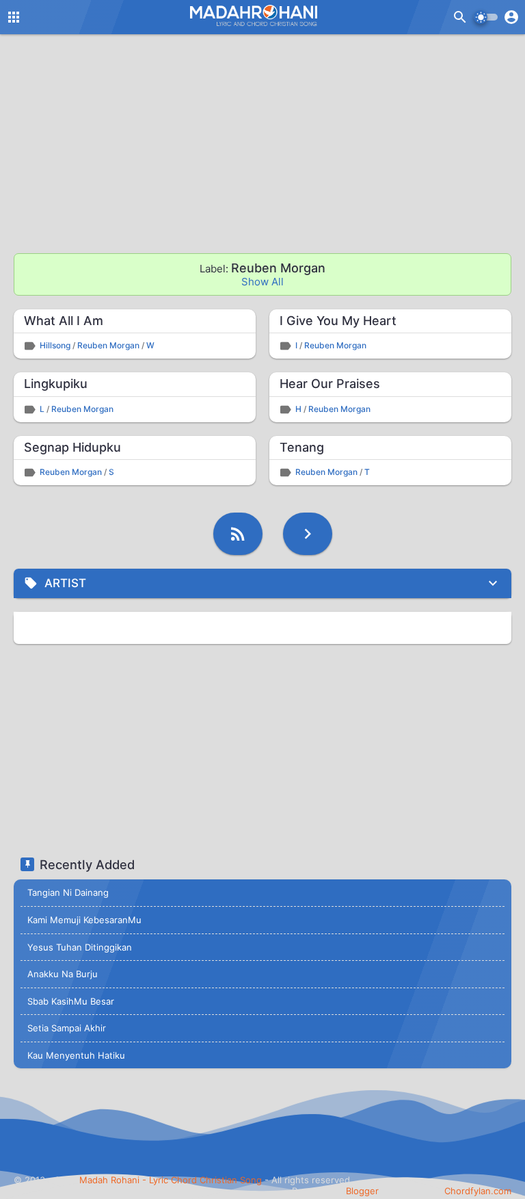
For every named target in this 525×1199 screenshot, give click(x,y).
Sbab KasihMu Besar (70, 1001)
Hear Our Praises (330, 383)
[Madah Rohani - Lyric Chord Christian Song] (252, 15)
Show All (262, 281)
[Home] (237, 534)
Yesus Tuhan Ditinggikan (79, 947)
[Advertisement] (262, 144)
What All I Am (63, 320)
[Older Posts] (307, 534)
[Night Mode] (486, 17)
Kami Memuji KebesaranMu (84, 919)
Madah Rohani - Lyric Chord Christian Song (170, 1179)
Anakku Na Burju (62, 973)
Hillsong (55, 345)
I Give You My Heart (338, 320)
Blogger (362, 1190)
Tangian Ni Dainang (68, 892)
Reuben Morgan (108, 345)
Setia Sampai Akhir (66, 1027)
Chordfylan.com (477, 1190)
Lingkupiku (56, 383)
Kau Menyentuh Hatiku (76, 1055)
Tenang (302, 447)
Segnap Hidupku (72, 447)
